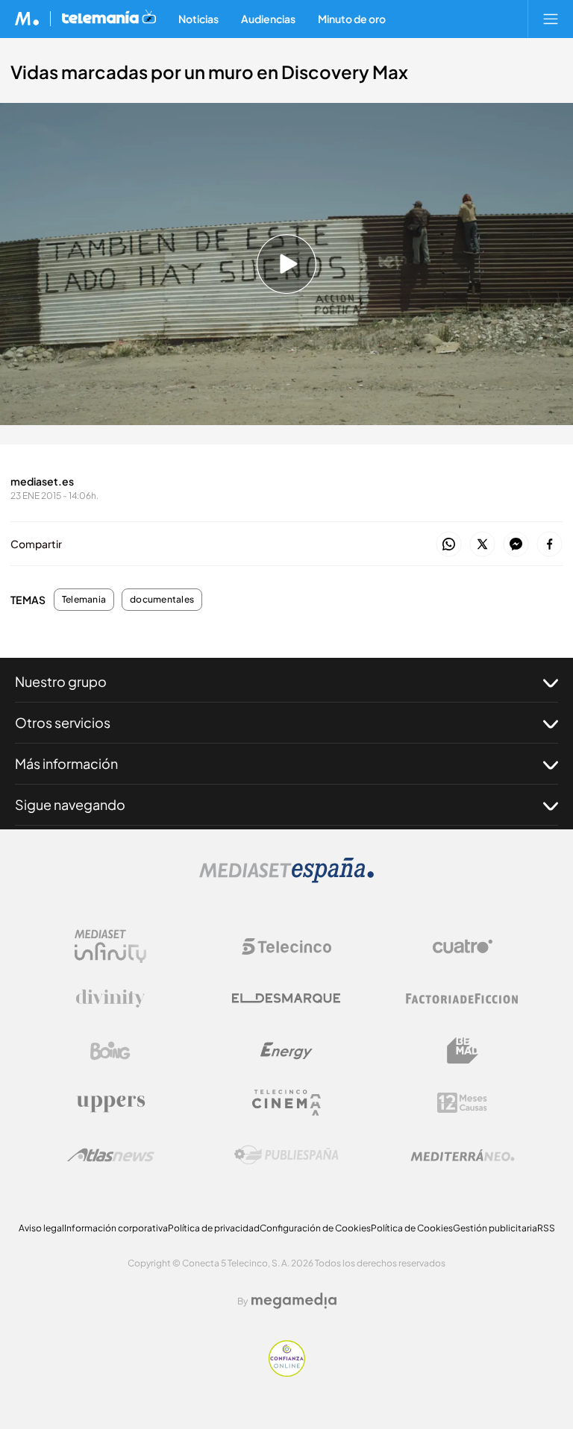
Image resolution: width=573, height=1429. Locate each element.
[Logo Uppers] (110, 1103)
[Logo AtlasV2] (110, 1155)
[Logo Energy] (286, 1051)
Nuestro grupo (61, 681)
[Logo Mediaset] (286, 879)
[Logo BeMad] (462, 1051)
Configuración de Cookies (315, 1228)
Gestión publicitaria (495, 1228)
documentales (162, 599)
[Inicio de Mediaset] (27, 18)
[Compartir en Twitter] (482, 545)
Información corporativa (116, 1228)
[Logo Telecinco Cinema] (286, 1102)
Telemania (84, 599)
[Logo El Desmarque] (286, 998)
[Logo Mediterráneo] (462, 1155)
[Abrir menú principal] (550, 18)
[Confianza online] (287, 1373)
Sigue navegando (70, 804)
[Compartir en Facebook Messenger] (516, 545)
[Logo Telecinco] (286, 946)
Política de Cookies (412, 1228)
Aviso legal (41, 1228)
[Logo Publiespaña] (286, 1155)
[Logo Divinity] (110, 998)
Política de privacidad (214, 1228)
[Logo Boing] (110, 1051)
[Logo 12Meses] (462, 1103)
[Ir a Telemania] (109, 18)
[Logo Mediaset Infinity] (110, 946)
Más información (66, 763)
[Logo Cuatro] (462, 946)
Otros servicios (62, 722)
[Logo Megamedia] (293, 1300)
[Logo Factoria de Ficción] (462, 998)
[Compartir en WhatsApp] (449, 545)
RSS (546, 1228)
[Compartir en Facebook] (549, 545)
